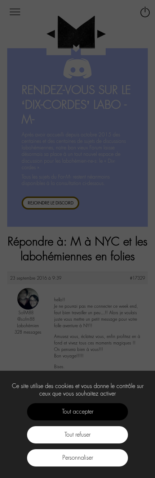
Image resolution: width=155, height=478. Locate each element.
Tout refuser (77, 434)
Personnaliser (77, 457)
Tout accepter (77, 411)
